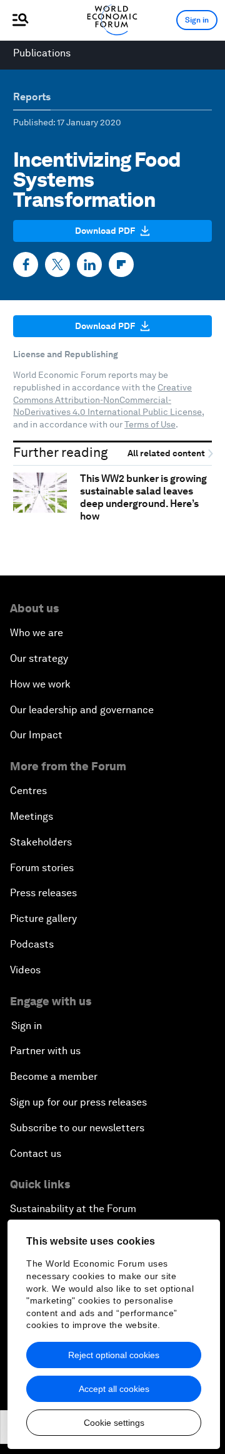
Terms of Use (150, 424)
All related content (167, 453)
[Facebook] (25, 264)
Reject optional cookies (113, 1355)
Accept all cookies (114, 1389)
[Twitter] (57, 264)
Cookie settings (114, 1423)
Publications (42, 53)
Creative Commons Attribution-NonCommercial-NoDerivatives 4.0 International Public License (107, 399)
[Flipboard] (121, 264)
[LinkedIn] (89, 264)
